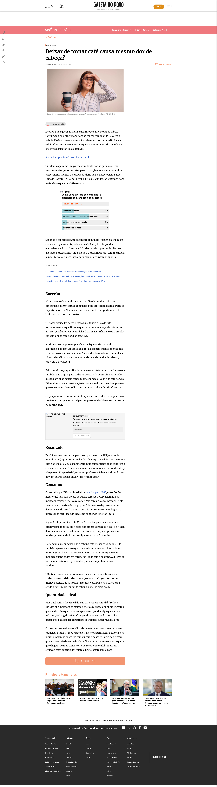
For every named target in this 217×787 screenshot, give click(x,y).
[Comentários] (3, 32)
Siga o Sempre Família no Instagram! (67, 157)
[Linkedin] (140, 728)
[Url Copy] (3, 56)
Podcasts (110, 767)
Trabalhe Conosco (133, 762)
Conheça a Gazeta (51, 749)
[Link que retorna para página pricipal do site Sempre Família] (57, 29)
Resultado (54, 447)
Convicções (90, 753)
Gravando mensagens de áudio (75, 222)
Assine (129, 749)
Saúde (52, 37)
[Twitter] (129, 728)
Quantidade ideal (60, 595)
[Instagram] (134, 728)
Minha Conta (131, 744)
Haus (108, 749)
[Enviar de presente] (3, 62)
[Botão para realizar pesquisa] (53, 6)
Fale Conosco (131, 753)
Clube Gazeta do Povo (114, 762)
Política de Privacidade (52, 762)
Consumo (53, 484)
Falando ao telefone (71, 211)
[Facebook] (123, 728)
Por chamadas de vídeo (72, 228)
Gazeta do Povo (112, 758)
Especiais (110, 776)
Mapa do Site (49, 758)
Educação (69, 771)
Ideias (68, 776)
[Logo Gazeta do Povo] (158, 757)
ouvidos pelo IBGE (96, 492)
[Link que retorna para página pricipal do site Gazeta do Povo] (109, 5)
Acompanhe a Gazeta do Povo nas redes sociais (93, 728)
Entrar (169, 6)
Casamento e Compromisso (123, 30)
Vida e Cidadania (71, 767)
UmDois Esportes (72, 762)
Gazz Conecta (111, 753)
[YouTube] (145, 728)
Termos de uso (50, 767)
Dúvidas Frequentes (133, 767)
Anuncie (129, 758)
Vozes (88, 744)
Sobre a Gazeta (50, 744)
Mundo (68, 753)
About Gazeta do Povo (53, 771)
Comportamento (143, 30)
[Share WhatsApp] (3, 44)
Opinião (88, 749)
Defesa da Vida (159, 30)
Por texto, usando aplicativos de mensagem (80, 217)
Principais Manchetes (61, 675)
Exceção (52, 293)
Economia (69, 758)
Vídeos (109, 771)
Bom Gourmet (111, 744)
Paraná (68, 749)
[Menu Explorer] (47, 6)
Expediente (49, 753)
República (69, 744)
